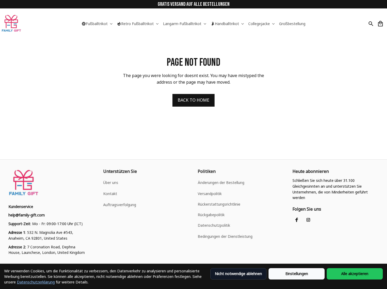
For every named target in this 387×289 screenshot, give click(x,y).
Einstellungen (296, 273)
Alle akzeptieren (354, 273)
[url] (26, 215)
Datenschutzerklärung (36, 282)
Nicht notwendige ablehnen (238, 273)
